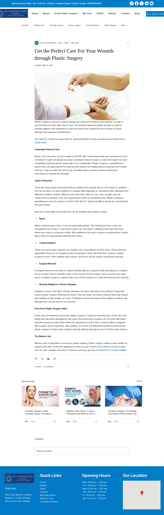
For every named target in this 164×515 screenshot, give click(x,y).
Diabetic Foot (39, 25)
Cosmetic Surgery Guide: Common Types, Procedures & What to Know (39, 412)
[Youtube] (152, 3)
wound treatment (92, 25)
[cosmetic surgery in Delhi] (40, 396)
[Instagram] (132, 3)
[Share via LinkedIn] (48, 359)
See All (139, 381)
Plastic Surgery (110, 25)
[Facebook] (137, 3)
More (123, 25)
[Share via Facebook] (36, 359)
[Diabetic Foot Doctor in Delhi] (82, 396)
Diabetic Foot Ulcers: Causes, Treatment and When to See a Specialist (80, 412)
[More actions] (127, 42)
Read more (10, 488)
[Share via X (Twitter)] (42, 359)
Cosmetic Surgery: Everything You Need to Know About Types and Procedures (123, 412)
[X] (142, 3)
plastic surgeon (75, 25)
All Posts (25, 25)
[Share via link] (54, 359)
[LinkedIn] (147, 3)
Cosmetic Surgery (56, 25)
